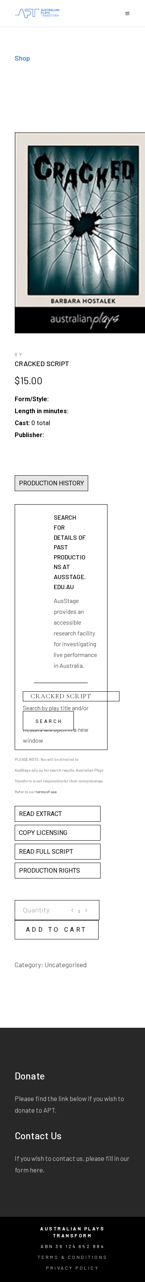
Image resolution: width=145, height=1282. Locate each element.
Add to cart (57, 929)
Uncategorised (65, 964)
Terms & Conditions (73, 1257)
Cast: (22, 423)
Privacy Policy (72, 1267)
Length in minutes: (41, 411)
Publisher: (29, 435)
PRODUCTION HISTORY (51, 483)
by (19, 355)
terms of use (46, 791)
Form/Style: (32, 399)
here (36, 1170)
